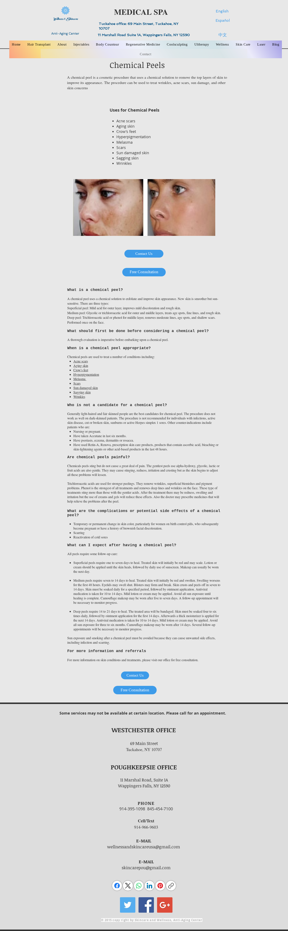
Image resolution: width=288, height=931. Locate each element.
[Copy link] (171, 885)
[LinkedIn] (149, 885)
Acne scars (125, 120)
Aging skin (125, 126)
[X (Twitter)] (128, 885)
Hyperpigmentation (133, 136)
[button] (62, 45)
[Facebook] (117, 885)
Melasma (124, 142)
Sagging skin (127, 158)
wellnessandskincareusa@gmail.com (143, 847)
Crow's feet (126, 131)
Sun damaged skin (132, 152)
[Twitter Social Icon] (127, 905)
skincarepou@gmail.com (146, 867)
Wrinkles (124, 163)
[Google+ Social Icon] (164, 905)
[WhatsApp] (139, 885)
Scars (121, 147)
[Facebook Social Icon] (146, 905)
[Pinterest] (160, 885)
